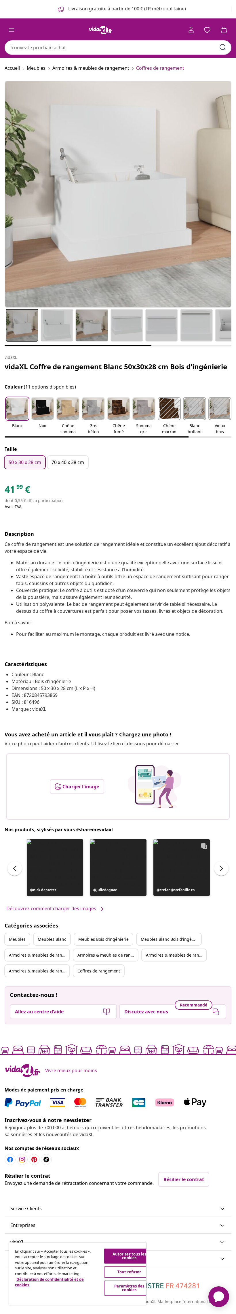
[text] (17, 490)
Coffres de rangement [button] (98, 971)
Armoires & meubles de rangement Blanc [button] (107, 955)
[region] (77, 1274)
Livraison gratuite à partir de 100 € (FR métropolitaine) (126, 8)
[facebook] (10, 1159)
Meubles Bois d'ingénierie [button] (103, 939)
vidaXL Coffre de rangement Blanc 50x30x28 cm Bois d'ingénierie (116, 366)
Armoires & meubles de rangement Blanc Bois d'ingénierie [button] (39, 971)
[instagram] (22, 1159)
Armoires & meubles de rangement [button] (39, 955)
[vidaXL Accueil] (100, 30)
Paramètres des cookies (129, 1287)
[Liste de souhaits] (207, 29)
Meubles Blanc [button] (52, 939)
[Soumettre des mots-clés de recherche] (222, 47)
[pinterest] (34, 1159)
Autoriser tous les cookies (129, 1255)
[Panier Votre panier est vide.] (224, 29)
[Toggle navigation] (11, 30)
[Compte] (191, 29)
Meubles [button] (17, 939)
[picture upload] (154, 786)
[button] (17, 416)
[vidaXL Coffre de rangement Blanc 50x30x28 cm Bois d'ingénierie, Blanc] (118, 194)
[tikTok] (46, 1159)
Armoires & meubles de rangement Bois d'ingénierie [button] (176, 955)
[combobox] (118, 47)
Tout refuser (129, 1272)
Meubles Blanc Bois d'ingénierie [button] (171, 939)
